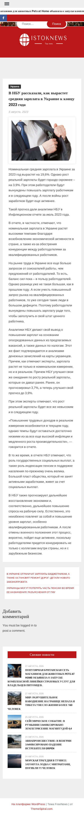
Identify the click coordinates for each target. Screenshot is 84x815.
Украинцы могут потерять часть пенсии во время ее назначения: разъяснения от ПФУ (40, 590)
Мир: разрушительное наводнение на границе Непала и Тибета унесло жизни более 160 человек (41, 703)
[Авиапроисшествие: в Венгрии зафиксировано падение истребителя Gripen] (14, 741)
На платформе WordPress (28, 804)
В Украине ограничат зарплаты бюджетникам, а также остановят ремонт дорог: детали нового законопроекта (38, 578)
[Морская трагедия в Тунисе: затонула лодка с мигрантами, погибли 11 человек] (14, 761)
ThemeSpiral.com (42, 808)
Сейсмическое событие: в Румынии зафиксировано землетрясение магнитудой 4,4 (48, 724)
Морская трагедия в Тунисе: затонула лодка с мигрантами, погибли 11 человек (48, 764)
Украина (14, 86)
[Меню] (6, 4)
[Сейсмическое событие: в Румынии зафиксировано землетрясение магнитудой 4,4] (14, 721)
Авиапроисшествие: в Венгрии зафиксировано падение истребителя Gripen (48, 744)
